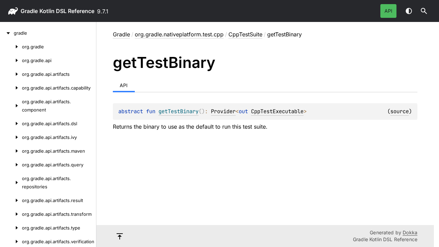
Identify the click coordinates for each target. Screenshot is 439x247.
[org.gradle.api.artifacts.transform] (11, 214)
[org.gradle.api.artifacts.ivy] (11, 137)
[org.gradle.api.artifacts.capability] (11, 88)
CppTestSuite (245, 34)
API (388, 11)
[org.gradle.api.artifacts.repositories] (11, 182)
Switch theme (409, 11)
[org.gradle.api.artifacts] (11, 74)
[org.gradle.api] (11, 60)
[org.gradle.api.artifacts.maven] (11, 151)
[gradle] (7, 33)
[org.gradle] (11, 47)
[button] (424, 11)
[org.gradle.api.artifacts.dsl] (11, 123)
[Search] (424, 11)
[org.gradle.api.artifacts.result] (11, 200)
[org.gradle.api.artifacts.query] (11, 165)
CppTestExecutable (277, 111)
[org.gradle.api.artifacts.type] (11, 228)
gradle (29, 11)
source (399, 111)
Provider (223, 111)
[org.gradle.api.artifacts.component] (11, 106)
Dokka (410, 232)
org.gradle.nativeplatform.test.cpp (179, 34)
